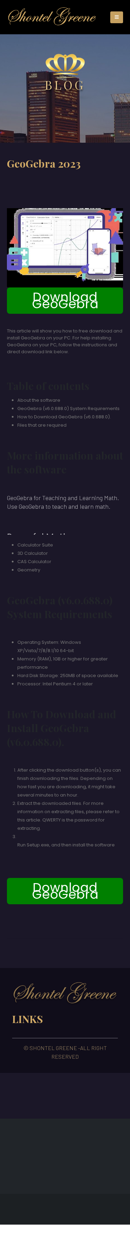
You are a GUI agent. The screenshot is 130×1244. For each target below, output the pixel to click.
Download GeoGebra (65, 300)
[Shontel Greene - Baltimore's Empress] (52, 17)
